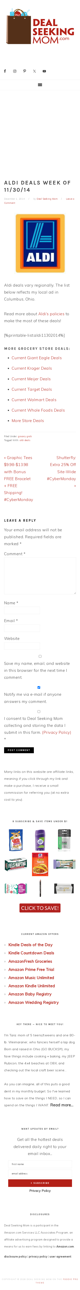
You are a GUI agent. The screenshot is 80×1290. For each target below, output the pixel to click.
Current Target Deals (32, 389)
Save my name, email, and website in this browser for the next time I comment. (37, 670)
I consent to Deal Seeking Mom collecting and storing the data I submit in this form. (37, 729)
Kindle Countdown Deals (31, 952)
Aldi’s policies (51, 313)
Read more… (62, 1104)
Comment (15, 553)
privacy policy (38, 1256)
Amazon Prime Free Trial (31, 969)
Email (11, 620)
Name (11, 602)
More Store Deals (28, 420)
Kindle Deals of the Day (30, 944)
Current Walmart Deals (34, 399)
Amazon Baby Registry (30, 994)
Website (12, 638)
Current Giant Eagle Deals (37, 357)
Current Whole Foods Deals (38, 410)
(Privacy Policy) (56, 732)
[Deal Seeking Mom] (40, 45)
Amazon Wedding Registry (33, 1002)
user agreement (60, 1256)
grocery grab (25, 436)
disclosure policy (15, 1256)
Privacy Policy (40, 1191)
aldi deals (25, 440)
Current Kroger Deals (32, 368)
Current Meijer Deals (31, 378)
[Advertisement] (40, 132)
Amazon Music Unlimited (31, 977)
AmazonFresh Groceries (30, 961)
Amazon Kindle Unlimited (31, 985)
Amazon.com (65, 1246)
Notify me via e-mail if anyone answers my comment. (33, 698)
